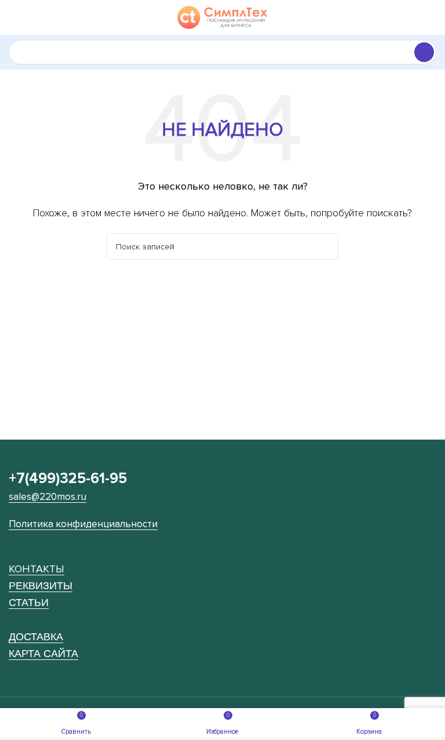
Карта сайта (43, 653)
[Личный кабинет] (431, 17)
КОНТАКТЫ (36, 569)
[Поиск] (424, 52)
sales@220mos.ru (47, 497)
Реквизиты (40, 585)
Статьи (29, 602)
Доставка (36, 636)
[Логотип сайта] (222, 17)
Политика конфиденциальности (83, 524)
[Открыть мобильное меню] (13, 17)
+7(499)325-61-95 (68, 478)
